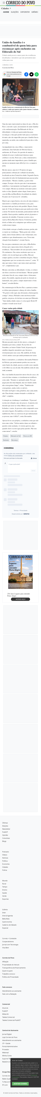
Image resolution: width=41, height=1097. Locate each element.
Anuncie (5, 1008)
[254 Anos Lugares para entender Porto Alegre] (20, 572)
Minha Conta (7, 1056)
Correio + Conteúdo (9, 938)
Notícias (5, 858)
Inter (4, 913)
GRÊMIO (34, 12)
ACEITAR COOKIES (20, 1084)
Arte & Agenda (7, 916)
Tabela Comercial (8, 1017)
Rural (4, 884)
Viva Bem (5, 948)
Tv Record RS (7, 1082)
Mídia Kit (5, 1014)
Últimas (5, 823)
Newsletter (6, 829)
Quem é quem (7, 971)
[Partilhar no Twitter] (31, 74)
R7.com (5, 1085)
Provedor (5, 1049)
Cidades (5, 8)
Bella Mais (6, 919)
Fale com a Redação (9, 994)
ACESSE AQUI (20, 599)
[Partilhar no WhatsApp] (37, 74)
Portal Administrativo (10, 1046)
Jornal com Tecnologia (10, 945)
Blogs (4, 841)
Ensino (4, 890)
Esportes (5, 899)
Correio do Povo (8, 1076)
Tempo (4, 887)
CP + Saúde (6, 1043)
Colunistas (6, 838)
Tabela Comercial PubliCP (11, 1020)
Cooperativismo (8, 941)
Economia (5, 864)
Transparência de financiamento (14, 968)
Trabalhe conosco (8, 974)
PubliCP (5, 832)
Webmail (5, 1053)
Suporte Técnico (8, 1059)
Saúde (4, 893)
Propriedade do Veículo (10, 965)
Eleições (5, 826)
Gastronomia (7, 922)
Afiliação (5, 962)
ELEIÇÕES (15, 12)
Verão (4, 896)
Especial (5, 928)
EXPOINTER (25, 12)
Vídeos (4, 855)
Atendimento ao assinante (11, 991)
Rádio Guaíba (7, 1079)
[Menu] (3, 3)
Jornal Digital (7, 1034)
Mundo (5, 881)
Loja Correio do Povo (9, 1037)
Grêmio (5, 910)
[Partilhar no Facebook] (26, 74)
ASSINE (6, 12)
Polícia (4, 870)
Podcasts (5, 852)
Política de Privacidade (10, 977)
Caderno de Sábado (9, 925)
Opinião (5, 835)
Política (5, 861)
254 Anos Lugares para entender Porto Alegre (18, 594)
